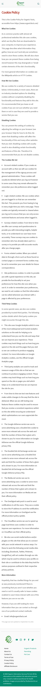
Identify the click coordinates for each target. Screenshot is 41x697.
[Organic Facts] (20, 4)
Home (6, 648)
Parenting (27, 651)
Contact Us (8, 654)
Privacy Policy (9, 660)
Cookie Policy (9, 663)
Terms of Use (8, 657)
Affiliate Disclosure (10, 666)
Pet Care (27, 654)
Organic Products (30, 648)
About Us (7, 651)
